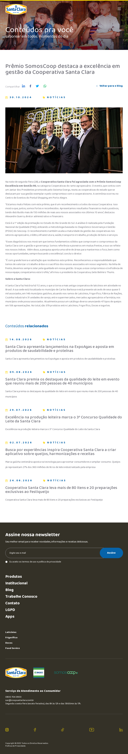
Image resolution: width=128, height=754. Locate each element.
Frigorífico (11, 637)
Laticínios (10, 632)
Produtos (13, 576)
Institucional (16, 583)
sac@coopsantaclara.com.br (19, 700)
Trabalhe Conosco (21, 596)
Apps (9, 616)
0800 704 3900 (13, 697)
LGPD (10, 610)
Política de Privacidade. (15, 746)
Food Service (12, 648)
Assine (111, 553)
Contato (12, 603)
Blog (9, 590)
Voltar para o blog (111, 86)
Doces (8, 643)
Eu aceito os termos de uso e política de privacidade (35, 561)
